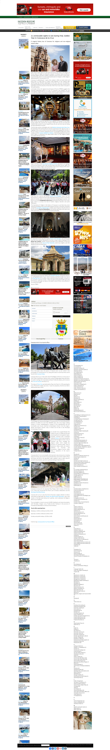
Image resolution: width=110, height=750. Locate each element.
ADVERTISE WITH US (27, 17)
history (57, 438)
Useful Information (50, 27)
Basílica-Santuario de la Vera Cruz (61, 127)
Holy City (39, 384)
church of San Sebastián (49, 243)
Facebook (60, 338)
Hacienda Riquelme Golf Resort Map (70, 27)
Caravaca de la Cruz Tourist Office (46, 521)
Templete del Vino (55, 275)
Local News (21, 27)
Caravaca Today (41, 374)
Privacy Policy (76, 744)
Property (41, 27)
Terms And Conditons (70, 744)
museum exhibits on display (46, 133)
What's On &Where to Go (28, 27)
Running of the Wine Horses (38, 492)
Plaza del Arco (36, 278)
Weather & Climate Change (59, 27)
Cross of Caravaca (37, 381)
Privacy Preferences (45, 745)
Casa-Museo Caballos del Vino (49, 164)
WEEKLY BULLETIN (35, 17)
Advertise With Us (89, 744)
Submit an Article (74, 30)
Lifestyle (35, 27)
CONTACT (21, 17)
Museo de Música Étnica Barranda (55, 496)
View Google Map (40, 338)
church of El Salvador (55, 238)
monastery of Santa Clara (42, 207)
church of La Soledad (55, 196)
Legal (80, 744)
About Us (83, 744)
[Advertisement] (82, 322)
